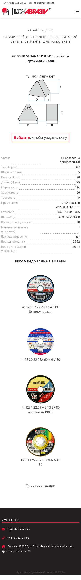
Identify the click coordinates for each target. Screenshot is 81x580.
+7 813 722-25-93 (17, 2)
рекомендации (42, 485)
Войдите (22, 137)
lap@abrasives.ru (43, 2)
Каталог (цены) (41, 30)
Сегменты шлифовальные (47, 41)
